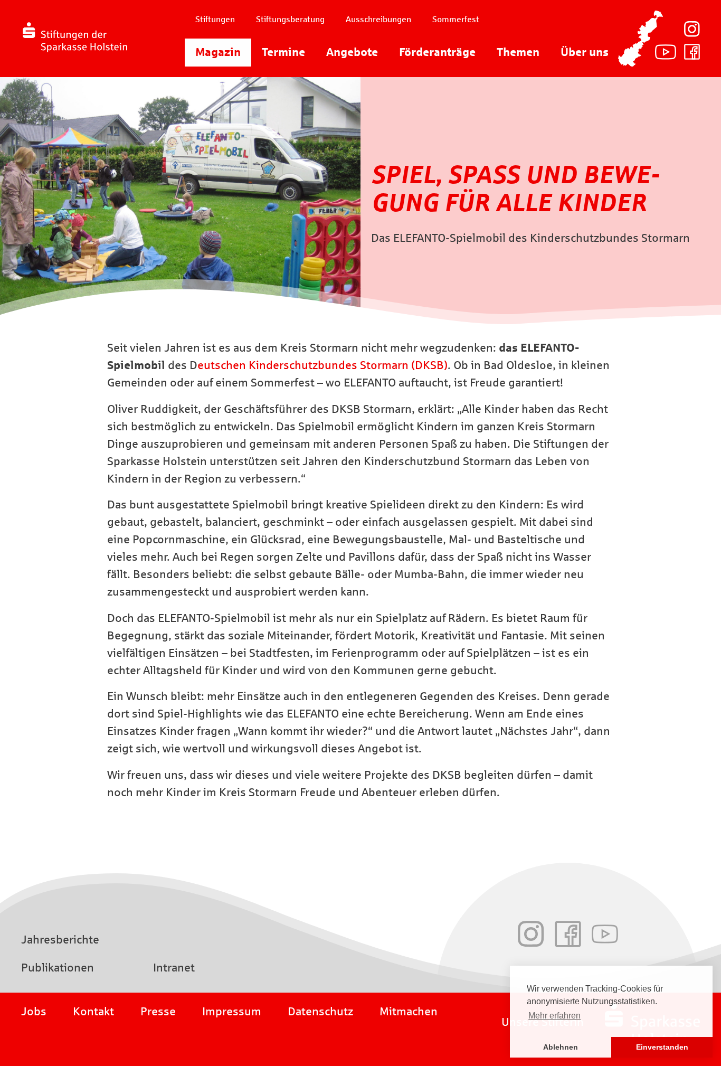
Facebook (692, 52)
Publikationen (57, 967)
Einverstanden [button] (662, 1047)
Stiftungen (215, 19)
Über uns (585, 52)
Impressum (231, 1011)
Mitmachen (409, 1011)
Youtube (665, 52)
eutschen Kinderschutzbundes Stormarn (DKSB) (322, 365)
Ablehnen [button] (560, 1047)
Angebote (352, 52)
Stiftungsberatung (290, 19)
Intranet (174, 967)
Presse (158, 1011)
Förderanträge (437, 52)
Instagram (692, 29)
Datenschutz (320, 1011)
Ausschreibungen (378, 19)
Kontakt (93, 1011)
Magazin (218, 52)
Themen (518, 52)
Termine (283, 52)
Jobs (33, 1011)
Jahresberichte (60, 939)
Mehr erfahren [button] (554, 1015)
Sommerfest (455, 19)
